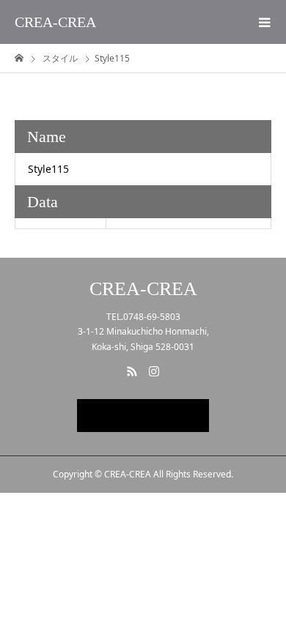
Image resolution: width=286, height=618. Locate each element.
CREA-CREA (55, 22)
